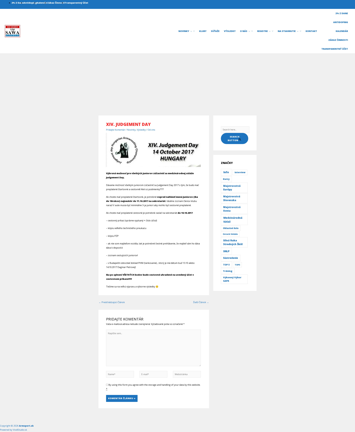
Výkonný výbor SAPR (232, 279)
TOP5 (237, 264)
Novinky (131, 129)
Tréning (227, 271)
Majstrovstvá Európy (232, 187)
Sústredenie (230, 258)
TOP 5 (226, 264)
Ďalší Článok (201, 302)
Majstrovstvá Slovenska (231, 198)
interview (240, 172)
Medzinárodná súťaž (232, 219)
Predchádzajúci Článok (112, 302)
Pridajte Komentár (115, 129)
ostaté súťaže (230, 234)
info (226, 172)
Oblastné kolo (231, 228)
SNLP (226, 251)
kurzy (226, 179)
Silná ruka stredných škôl (233, 242)
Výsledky (141, 129)
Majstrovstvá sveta (232, 208)
